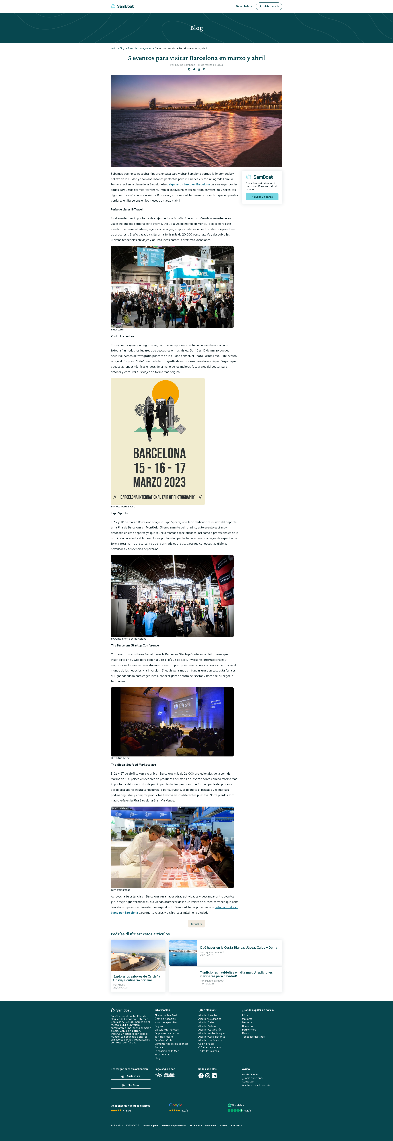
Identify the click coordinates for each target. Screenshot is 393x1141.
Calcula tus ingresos (167, 1029)
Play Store (133, 1084)
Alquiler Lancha (207, 1015)
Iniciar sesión (271, 6)
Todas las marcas (208, 1050)
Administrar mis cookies (256, 1085)
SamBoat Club (163, 1040)
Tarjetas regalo (164, 1036)
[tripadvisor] (236, 1105)
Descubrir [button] (242, 6)
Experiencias (162, 1054)
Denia (245, 1033)
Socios (224, 1125)
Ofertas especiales (209, 1047)
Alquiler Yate (206, 1022)
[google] (175, 1105)
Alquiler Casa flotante (211, 1036)
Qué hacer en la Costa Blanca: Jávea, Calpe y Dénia (238, 947)
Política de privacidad (174, 1125)
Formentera (249, 1029)
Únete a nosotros (165, 1018)
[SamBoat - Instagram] (207, 1075)
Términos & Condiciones (203, 1125)
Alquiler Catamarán (210, 1029)
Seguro (159, 1026)
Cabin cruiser (206, 1043)
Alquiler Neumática (209, 1018)
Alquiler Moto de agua (211, 1033)
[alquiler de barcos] (122, 6)
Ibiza (245, 1015)
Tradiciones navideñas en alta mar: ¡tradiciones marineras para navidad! (236, 974)
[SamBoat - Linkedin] (214, 1075)
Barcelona (196, 923)
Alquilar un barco (262, 196)
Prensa (159, 1047)
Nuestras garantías (166, 1022)
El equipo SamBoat (166, 1015)
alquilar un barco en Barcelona (189, 184)
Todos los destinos (253, 1036)
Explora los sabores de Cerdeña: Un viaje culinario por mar (137, 978)
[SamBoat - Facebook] (201, 1075)
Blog (157, 1058)
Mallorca (247, 1018)
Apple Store (133, 1075)
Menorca (247, 1022)
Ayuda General (250, 1074)
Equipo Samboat (185, 65)
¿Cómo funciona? (252, 1077)
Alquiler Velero (207, 1026)
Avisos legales (150, 1125)
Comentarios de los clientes (171, 1043)
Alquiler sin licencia (210, 1040)
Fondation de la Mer (167, 1050)
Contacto (248, 1081)
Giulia (121, 984)
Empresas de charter (167, 1033)
